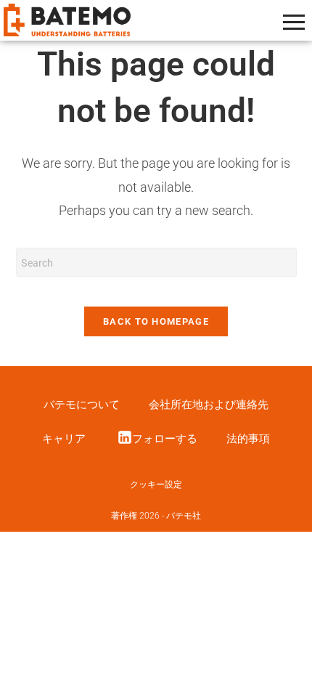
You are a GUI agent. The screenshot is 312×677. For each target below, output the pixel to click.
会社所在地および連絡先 (208, 404)
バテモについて (82, 404)
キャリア (64, 438)
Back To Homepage (156, 321)
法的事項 (248, 438)
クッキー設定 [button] (156, 484)
